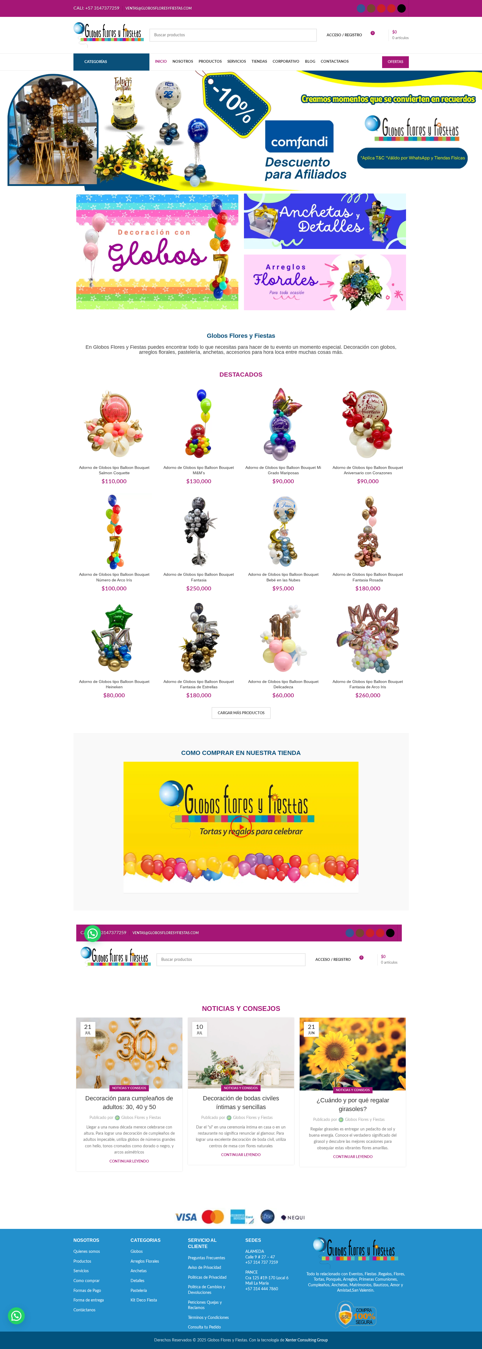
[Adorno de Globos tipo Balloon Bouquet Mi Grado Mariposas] (283, 424)
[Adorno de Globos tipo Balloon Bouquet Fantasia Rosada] (368, 531)
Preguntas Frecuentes (206, 1258)
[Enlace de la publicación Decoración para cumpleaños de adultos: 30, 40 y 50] (129, 1053)
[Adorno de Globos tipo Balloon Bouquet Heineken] (114, 638)
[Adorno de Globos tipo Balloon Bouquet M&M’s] (199, 424)
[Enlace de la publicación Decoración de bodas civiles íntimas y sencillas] (241, 1053)
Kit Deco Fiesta (144, 1300)
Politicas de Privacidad (207, 1278)
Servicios (81, 1271)
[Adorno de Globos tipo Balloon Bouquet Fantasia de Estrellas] (199, 638)
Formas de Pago (87, 1291)
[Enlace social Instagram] (371, 8)
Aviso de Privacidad (204, 1268)
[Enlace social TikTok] (401, 8)
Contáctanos (84, 1310)
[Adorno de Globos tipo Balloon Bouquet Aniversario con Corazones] (368, 424)
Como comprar (86, 1281)
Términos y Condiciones (208, 1318)
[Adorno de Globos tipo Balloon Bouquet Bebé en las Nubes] (283, 531)
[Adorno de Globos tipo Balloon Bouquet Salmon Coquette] (114, 424)
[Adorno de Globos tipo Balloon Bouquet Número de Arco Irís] (114, 531)
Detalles (137, 1281)
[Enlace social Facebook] (361, 8)
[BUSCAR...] (310, 35)
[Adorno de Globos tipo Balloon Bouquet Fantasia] (199, 531)
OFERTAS (395, 62)
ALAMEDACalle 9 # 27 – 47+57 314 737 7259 (261, 1257)
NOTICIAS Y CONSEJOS (129, 1088)
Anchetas (139, 1271)
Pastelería (139, 1291)
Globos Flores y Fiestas (141, 1118)
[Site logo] (108, 35)
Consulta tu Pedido (204, 1327)
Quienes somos (86, 1252)
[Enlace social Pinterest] (391, 8)
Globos (137, 1252)
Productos (82, 1261)
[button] (241, 827)
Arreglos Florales (145, 1261)
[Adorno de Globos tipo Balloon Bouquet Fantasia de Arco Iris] (368, 638)
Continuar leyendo (129, 1161)
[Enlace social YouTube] (381, 8)
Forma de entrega (88, 1300)
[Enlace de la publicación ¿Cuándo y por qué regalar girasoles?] (353, 1054)
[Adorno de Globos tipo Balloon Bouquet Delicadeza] (283, 638)
